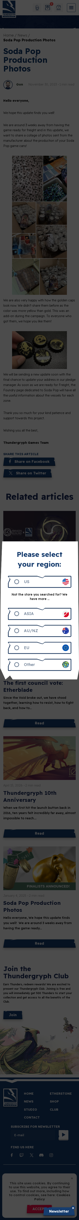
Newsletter (59, 1211)
